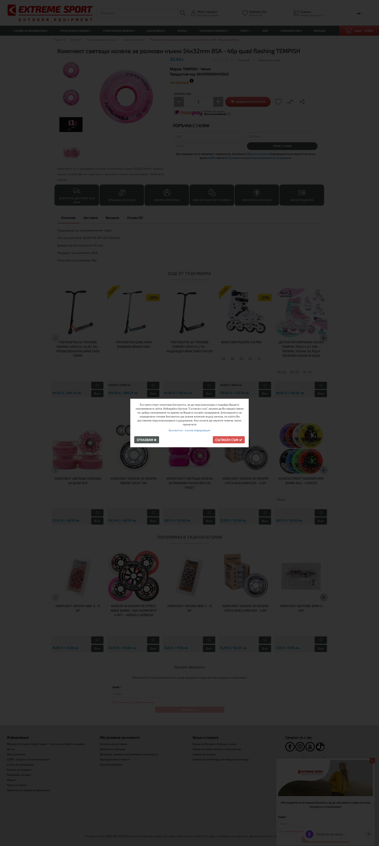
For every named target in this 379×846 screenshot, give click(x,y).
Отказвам (145, 440)
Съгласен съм (227, 440)
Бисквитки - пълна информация (189, 430)
